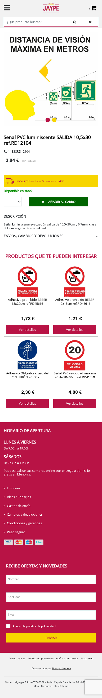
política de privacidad (40, 626)
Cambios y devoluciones (25, 514)
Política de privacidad (40, 658)
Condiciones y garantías (24, 523)
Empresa (13, 488)
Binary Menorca (61, 668)
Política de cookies (67, 658)
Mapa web (87, 658)
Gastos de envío (18, 505)
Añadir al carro (62, 201)
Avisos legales (17, 658)
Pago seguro (16, 532)
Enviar (51, 638)
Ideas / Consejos (19, 497)
